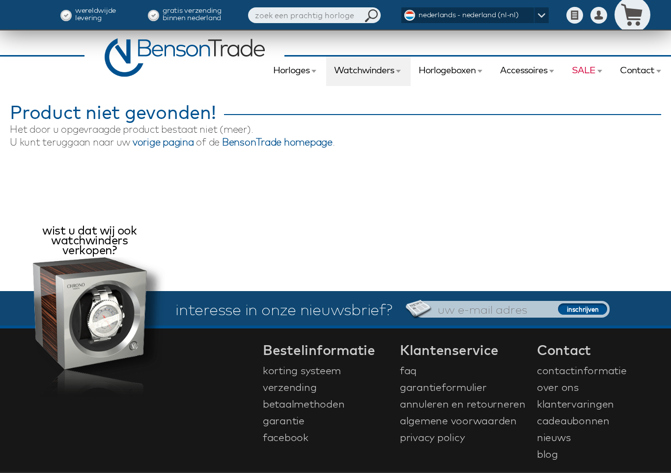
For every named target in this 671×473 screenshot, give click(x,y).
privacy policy (432, 437)
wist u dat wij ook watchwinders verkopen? (89, 241)
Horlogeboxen (447, 70)
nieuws (554, 437)
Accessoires (523, 70)
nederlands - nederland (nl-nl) (469, 14)
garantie (284, 420)
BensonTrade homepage (277, 142)
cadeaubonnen (573, 420)
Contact (637, 70)
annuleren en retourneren (463, 403)
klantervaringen (575, 403)
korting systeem (302, 370)
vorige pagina (163, 142)
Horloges (291, 70)
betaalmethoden (304, 403)
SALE (583, 70)
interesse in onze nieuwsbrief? (283, 309)
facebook (285, 437)
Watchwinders (364, 70)
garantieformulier (443, 387)
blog (547, 453)
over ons (558, 387)
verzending (290, 387)
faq (408, 370)
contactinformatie (582, 370)
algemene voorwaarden (458, 420)
